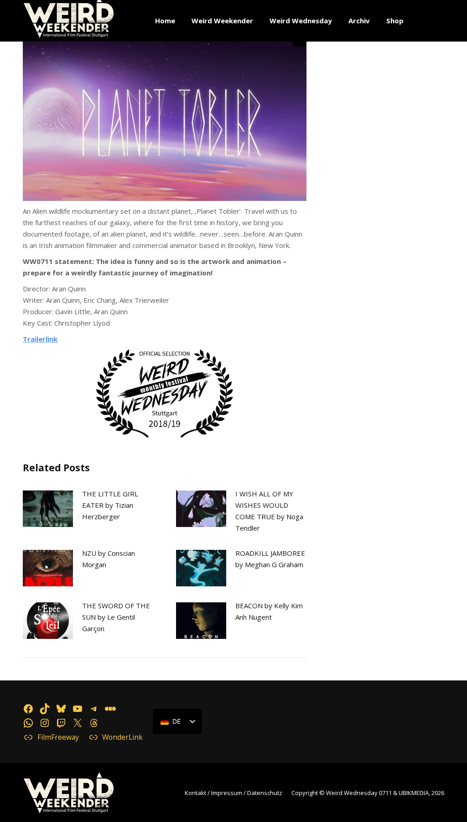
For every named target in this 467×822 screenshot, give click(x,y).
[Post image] (48, 508)
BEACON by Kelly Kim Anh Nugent (269, 611)
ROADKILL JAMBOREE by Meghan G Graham (270, 558)
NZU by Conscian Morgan (108, 558)
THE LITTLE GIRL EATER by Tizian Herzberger (110, 505)
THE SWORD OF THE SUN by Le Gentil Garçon (116, 617)
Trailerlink (40, 338)
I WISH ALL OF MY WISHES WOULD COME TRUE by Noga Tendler (269, 510)
